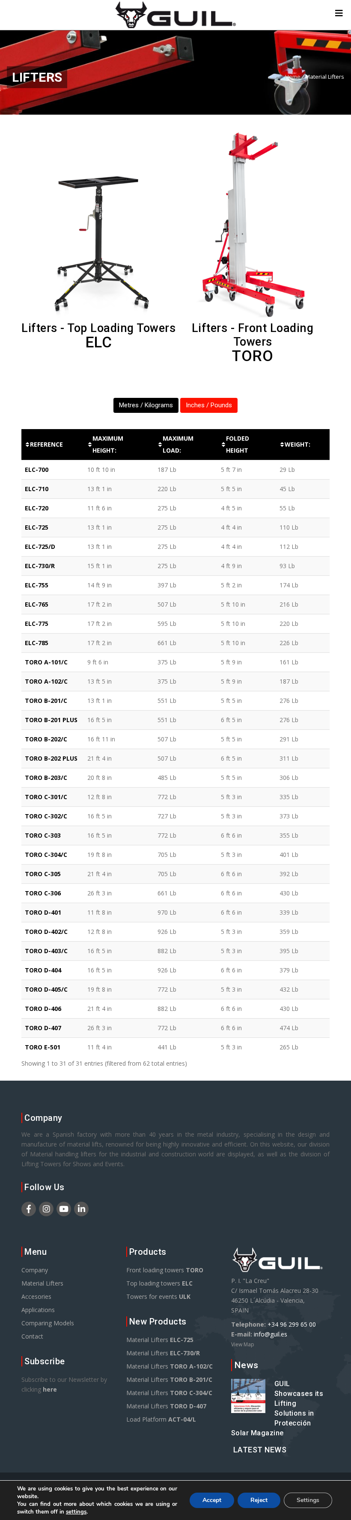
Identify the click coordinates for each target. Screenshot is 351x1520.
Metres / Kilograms (146, 405)
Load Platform (161, 1419)
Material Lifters (42, 1283)
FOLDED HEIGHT (237, 444)
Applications (38, 1310)
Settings (308, 1500)
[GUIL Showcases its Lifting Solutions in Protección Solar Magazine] (248, 1408)
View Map (242, 1344)
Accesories (36, 1296)
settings (76, 1512)
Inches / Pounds (209, 405)
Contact (32, 1336)
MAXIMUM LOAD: (178, 444)
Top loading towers (159, 1283)
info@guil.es (270, 1334)
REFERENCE (46, 444)
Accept (211, 1500)
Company (34, 1270)
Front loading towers (164, 1270)
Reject (259, 1500)
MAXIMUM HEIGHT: (107, 444)
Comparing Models (47, 1323)
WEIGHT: (297, 444)
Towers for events (158, 1296)
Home (292, 76)
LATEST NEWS (260, 1449)
